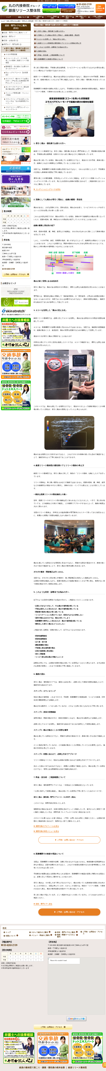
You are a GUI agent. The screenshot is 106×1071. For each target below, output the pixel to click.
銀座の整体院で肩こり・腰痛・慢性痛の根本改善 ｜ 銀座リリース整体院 (53, 1067)
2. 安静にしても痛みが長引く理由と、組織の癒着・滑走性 (58, 35)
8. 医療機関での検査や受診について (49, 59)
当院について (11, 936)
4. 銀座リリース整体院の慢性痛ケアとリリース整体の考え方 (58, 43)
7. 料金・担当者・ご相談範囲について (50, 55)
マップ (75, 1018)
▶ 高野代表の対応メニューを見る (46, 831)
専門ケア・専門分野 (27, 21)
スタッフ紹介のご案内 (40, 932)
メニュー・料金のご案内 (41, 935)
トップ (8, 17)
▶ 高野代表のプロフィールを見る (46, 826)
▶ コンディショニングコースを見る (47, 189)
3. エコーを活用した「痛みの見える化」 (51, 39)
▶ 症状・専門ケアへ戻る (43, 904)
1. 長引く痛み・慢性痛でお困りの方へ (50, 31)
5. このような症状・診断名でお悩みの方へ (52, 47)
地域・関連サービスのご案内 (66, 936)
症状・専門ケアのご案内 (13, 21)
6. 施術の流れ (41, 51)
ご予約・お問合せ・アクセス (15, 274)
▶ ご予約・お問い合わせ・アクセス (69, 840)
